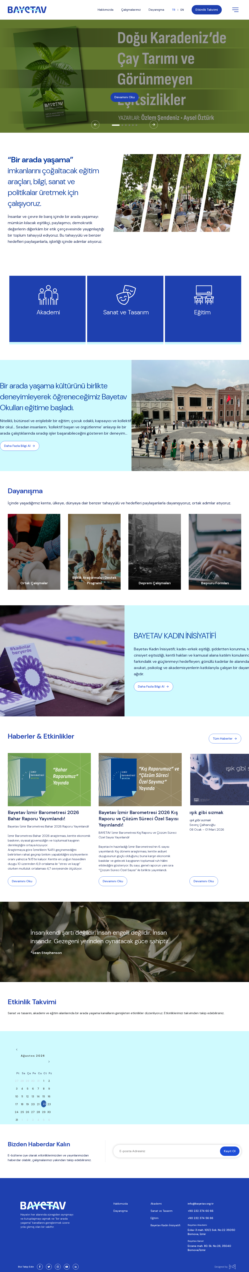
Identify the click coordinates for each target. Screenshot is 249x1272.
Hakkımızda (120, 1203)
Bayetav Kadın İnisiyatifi (165, 1225)
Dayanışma (120, 1211)
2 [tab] (123, 126)
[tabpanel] (124, 76)
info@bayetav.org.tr (201, 1203)
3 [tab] (127, 126)
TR (173, 9)
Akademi (156, 1203)
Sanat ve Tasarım (162, 1211)
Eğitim (155, 1218)
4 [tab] (130, 126)
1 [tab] (114, 126)
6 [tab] (137, 126)
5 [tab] (134, 126)
